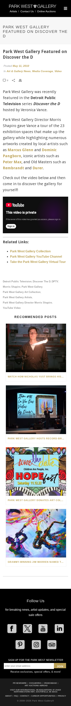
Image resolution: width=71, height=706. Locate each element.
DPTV (55, 281)
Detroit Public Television (17, 281)
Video (58, 71)
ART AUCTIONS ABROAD (36, 685)
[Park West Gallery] (32, 7)
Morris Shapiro (11, 287)
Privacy (62, 696)
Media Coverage (42, 71)
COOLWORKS (35, 683)
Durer (38, 168)
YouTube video (12, 308)
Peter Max (12, 162)
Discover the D (42, 281)
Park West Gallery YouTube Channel (36, 256)
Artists (13, 11)
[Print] (22, 80)
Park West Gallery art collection (22, 292)
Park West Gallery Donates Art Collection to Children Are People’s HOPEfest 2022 (37, 500)
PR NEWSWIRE (20, 683)
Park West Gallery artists (17, 297)
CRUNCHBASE (50, 683)
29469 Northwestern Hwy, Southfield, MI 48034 (37, 691)
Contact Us (27, 11)
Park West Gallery (32, 287)
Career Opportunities (43, 696)
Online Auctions (46, 11)
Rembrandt (13, 168)
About (8, 696)
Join (60, 666)
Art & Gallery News (19, 71)
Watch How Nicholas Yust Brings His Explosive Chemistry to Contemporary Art (37, 376)
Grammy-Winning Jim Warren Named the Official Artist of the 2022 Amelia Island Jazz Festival (37, 562)
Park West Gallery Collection (30, 251)
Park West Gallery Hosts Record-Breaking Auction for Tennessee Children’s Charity (37, 438)
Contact (24, 696)
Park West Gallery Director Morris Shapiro (27, 302)
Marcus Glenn (20, 150)
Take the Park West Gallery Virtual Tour (38, 261)
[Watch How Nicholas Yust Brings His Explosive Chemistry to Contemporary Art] (36, 348)
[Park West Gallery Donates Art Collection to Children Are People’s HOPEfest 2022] (36, 471)
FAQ (16, 696)
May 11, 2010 (21, 65)
